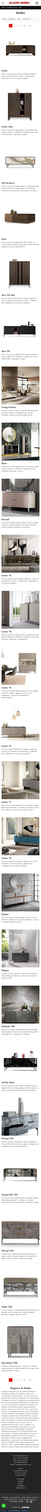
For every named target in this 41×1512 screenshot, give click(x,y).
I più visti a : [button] (27, 19)
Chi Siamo (20, 1479)
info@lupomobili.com (23, 1465)
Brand (20, 1483)
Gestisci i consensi (21, 1511)
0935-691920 (22, 1462)
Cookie (10, 1511)
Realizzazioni (20, 1488)
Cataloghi (20, 1486)
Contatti (20, 1481)
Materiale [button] (12, 19)
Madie (20, 7)
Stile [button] (19, 19)
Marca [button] (4, 19)
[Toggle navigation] (37, 2)
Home (3, 7)
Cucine (20, 1469)
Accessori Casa (20, 1473)
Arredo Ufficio (20, 1475)
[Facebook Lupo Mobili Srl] (27, 1502)
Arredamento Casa (11, 7)
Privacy (3, 1511)
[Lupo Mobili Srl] (19, 3)
